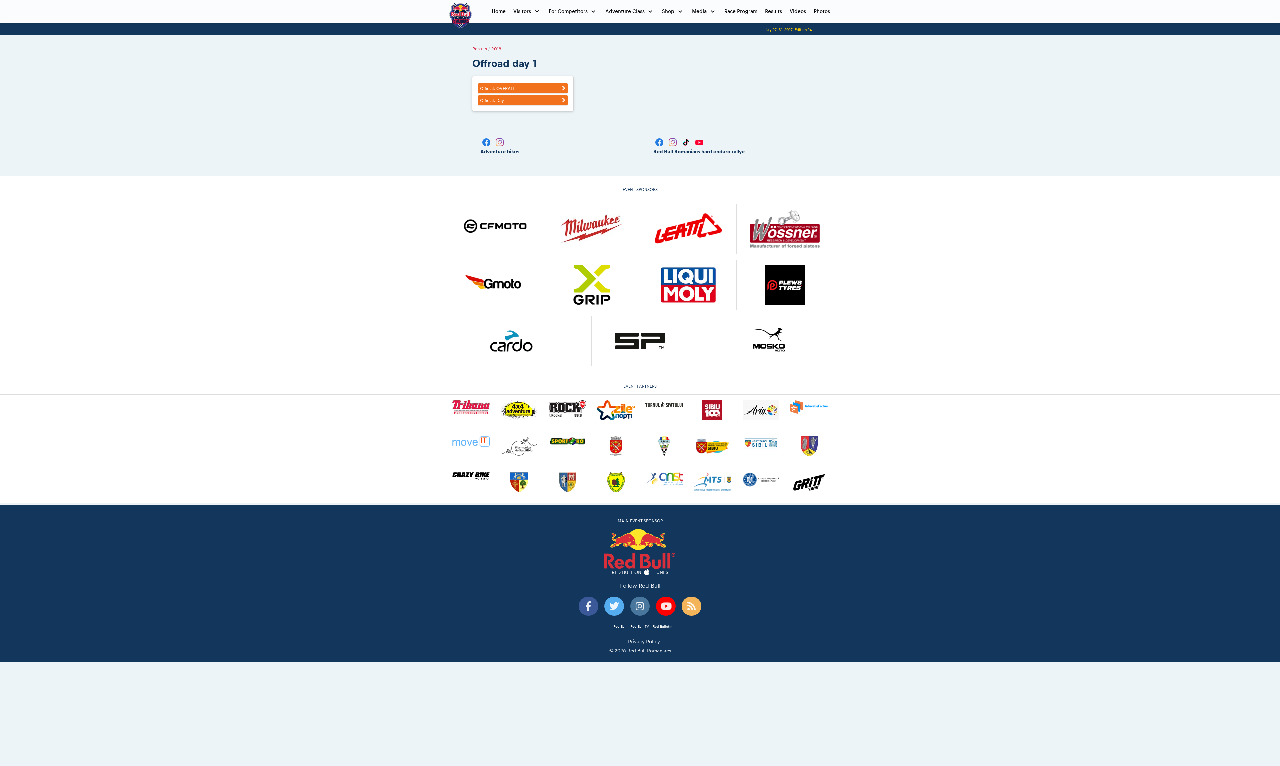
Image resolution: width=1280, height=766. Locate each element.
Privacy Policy (644, 641)
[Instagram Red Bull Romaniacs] (673, 142)
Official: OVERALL (497, 88)
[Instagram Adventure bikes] (500, 142)
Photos (822, 11)
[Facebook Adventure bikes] (487, 142)
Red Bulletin (662, 626)
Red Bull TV (639, 626)
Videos (798, 11)
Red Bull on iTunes (640, 572)
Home (499, 11)
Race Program (740, 11)
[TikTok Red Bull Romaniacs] (686, 142)
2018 (496, 48)
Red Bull (620, 626)
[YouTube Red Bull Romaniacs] (699, 142)
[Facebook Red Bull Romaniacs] (660, 142)
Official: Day (492, 100)
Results (773, 11)
